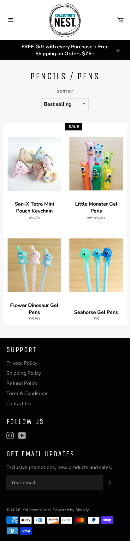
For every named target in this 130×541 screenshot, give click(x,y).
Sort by (65, 91)
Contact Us (18, 403)
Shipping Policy (23, 373)
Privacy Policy (21, 363)
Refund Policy (22, 383)
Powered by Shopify (71, 510)
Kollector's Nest (36, 510)
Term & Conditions (27, 393)
